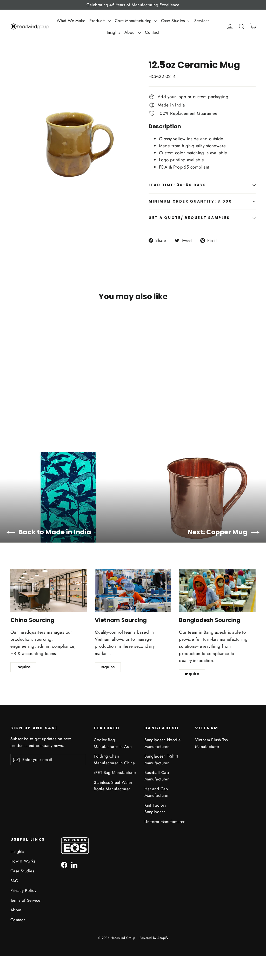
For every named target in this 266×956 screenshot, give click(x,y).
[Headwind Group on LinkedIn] (74, 864)
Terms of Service (25, 900)
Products (98, 21)
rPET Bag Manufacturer (115, 773)
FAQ (14, 881)
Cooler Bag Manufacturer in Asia (113, 743)
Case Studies (173, 21)
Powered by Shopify (153, 937)
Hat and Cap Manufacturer (156, 792)
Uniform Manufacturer (164, 822)
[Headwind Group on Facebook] (64, 864)
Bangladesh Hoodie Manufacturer (162, 743)
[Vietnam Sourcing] (133, 590)
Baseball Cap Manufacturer (156, 776)
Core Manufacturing (134, 21)
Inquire (23, 667)
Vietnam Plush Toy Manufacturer (211, 743)
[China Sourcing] (48, 590)
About (130, 32)
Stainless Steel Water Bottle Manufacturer (113, 785)
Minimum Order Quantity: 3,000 (190, 201)
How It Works (22, 861)
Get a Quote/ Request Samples (189, 217)
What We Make (71, 21)
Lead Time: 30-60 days (177, 185)
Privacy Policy (23, 890)
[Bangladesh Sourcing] (217, 590)
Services (201, 21)
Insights (113, 32)
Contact (152, 32)
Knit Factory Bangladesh (155, 808)
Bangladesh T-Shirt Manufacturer (161, 759)
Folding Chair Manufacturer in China (114, 759)
